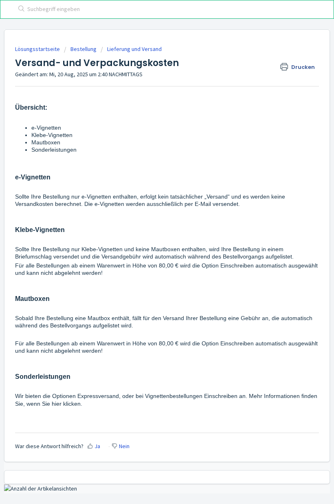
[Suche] (20, 9)
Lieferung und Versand (134, 49)
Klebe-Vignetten (52, 135)
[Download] (151, 247)
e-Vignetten (46, 127)
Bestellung (83, 49)
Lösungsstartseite (38, 49)
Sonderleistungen (54, 149)
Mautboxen (45, 142)
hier (57, 403)
